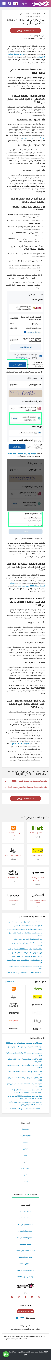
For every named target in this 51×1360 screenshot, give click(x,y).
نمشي (13, 881)
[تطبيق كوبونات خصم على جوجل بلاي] (22, 1318)
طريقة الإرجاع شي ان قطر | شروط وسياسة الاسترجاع (24, 922)
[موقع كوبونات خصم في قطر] (44, 13)
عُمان (25, 1155)
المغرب (25, 1181)
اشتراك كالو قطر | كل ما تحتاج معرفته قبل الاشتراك (24, 929)
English (24, 4)
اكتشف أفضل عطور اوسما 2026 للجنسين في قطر (25, 949)
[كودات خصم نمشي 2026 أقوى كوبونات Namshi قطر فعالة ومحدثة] (13, 872)
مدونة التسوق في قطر (25, 1224)
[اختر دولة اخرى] (15, 3)
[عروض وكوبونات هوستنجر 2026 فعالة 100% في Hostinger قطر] (38, 872)
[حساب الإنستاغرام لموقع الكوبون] (39, 1297)
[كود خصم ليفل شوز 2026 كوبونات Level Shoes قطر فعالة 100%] (13, 850)
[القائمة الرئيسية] (4, 3)
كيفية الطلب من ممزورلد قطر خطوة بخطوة (27, 956)
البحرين (25, 1148)
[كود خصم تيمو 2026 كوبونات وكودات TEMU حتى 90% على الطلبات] (13, 828)
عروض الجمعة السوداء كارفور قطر (33, 137)
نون (38, 859)
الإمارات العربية (25, 1135)
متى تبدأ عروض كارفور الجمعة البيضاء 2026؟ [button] (29, 781)
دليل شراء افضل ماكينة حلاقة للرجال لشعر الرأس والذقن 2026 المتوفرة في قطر (25, 1103)
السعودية (25, 1129)
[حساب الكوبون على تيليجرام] (12, 1297)
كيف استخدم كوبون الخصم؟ (25, 1250)
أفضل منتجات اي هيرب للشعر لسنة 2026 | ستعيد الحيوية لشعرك (25, 1072)
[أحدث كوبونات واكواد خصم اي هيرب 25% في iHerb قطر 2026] (38, 828)
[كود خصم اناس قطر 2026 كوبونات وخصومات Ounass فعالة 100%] (38, 895)
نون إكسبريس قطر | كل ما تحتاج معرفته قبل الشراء (24, 952)
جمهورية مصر (25, 1168)
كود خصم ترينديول (25, 1257)
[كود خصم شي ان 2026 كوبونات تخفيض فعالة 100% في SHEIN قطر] (37, 1028)
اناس (37, 906)
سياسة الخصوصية (25, 1244)
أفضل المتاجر (41, 982)
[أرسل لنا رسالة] (6, 1354)
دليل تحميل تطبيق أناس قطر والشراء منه (28, 939)
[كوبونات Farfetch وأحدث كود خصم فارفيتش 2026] (14, 1028)
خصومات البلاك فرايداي (20, 743)
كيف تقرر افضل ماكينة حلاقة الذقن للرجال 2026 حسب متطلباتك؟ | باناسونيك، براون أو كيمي (26, 1091)
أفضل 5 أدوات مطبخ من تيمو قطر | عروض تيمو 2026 (24, 1043)
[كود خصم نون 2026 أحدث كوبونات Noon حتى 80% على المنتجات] (38, 850)
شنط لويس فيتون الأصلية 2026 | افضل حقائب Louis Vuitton (24, 1066)
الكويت (25, 1142)
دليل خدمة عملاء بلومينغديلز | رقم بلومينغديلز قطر (24, 972)
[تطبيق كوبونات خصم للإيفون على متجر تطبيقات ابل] (17, 1318)
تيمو (13, 839)
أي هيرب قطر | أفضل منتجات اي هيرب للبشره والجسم (24, 1108)
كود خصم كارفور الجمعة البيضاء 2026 (22, 453)
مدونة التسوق (24, 13)
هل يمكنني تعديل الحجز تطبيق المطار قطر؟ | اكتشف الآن (24, 961)
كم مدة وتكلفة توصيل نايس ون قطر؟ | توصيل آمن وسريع (25, 944)
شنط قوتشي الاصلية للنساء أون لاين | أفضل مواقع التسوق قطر (25, 1060)
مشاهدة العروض (25, 30)
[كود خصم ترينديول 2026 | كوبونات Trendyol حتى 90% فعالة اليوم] (13, 895)
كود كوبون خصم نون (25, 1263)
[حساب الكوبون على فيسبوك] (25, 1297)
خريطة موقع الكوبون (25, 1231)
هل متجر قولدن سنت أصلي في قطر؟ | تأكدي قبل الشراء (25, 934)
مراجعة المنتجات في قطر (25, 1270)
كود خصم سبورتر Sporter (25, 1276)
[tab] (25, 781)
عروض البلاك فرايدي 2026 (34, 16)
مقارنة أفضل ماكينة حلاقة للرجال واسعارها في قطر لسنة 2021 (24, 1085)
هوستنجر (37, 884)
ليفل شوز (13, 859)
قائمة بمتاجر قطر (25, 1211)
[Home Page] (40, 3)
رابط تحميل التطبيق (25, 1311)
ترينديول (13, 904)
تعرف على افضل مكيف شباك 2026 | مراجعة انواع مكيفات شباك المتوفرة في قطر (25, 1097)
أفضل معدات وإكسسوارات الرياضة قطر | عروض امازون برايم (24, 1054)
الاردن (25, 1174)
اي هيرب (37, 836)
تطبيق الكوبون (25, 1305)
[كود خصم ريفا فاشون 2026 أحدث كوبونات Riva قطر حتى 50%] (37, 1020)
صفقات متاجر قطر (25, 1217)
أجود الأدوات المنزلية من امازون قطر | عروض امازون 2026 (25, 1048)
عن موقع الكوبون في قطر (25, 1237)
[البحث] (10, 3)
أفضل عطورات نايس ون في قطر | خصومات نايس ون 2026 (25, 1079)
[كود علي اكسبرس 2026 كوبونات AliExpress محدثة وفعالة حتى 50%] (14, 1020)
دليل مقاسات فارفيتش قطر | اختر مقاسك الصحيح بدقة (25, 967)
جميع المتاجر (36, 13)
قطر (25, 1161)
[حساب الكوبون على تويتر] (32, 1297)
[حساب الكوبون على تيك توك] (19, 1297)
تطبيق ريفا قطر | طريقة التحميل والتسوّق (28, 925)
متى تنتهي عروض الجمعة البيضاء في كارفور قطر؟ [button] (27, 787)
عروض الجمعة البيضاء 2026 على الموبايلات (27, 584)
